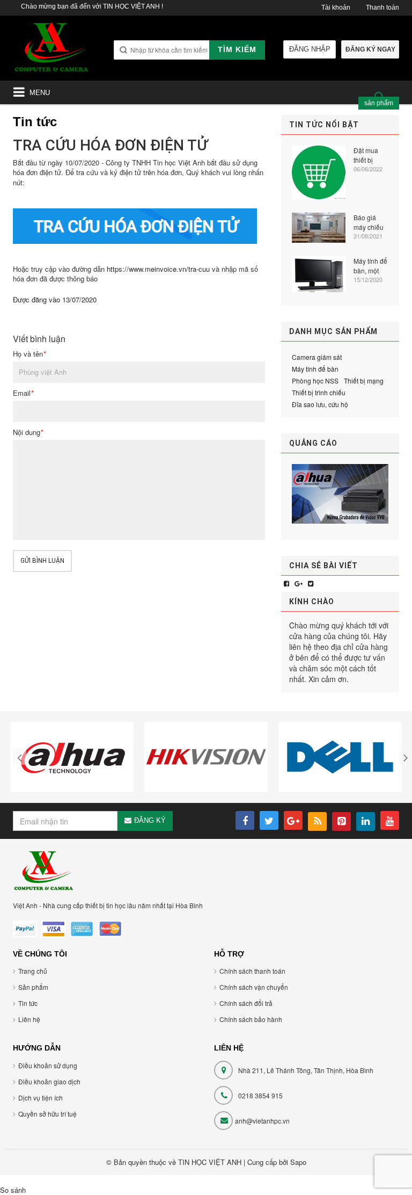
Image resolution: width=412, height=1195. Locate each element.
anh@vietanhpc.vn (262, 1120)
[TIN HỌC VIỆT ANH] (51, 50)
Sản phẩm (33, 986)
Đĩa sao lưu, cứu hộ (320, 404)
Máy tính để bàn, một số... (370, 266)
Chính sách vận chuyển (253, 986)
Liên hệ (29, 1019)
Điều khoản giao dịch (49, 1081)
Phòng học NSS (315, 380)
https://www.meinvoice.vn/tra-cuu (158, 269)
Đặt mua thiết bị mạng (366, 155)
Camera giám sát (317, 356)
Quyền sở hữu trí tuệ (47, 1113)
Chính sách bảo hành (250, 1019)
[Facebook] (286, 583)
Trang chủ (32, 970)
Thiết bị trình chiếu (318, 392)
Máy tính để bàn (315, 368)
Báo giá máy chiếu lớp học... (369, 222)
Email (23, 393)
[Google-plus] (299, 583)
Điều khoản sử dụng (47, 1065)
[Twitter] (310, 583)
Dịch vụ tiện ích (40, 1097)
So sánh (13, 1190)
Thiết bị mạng (364, 380)
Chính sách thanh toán (252, 970)
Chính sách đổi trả (246, 1003)
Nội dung (28, 432)
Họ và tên (29, 354)
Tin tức (28, 1003)
